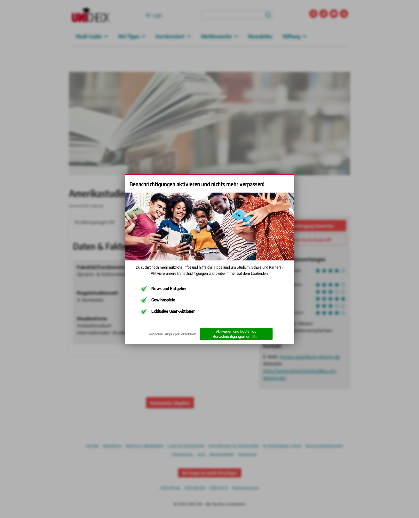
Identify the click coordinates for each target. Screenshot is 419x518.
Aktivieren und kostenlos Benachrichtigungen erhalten (236, 334)
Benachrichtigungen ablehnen (172, 334)
